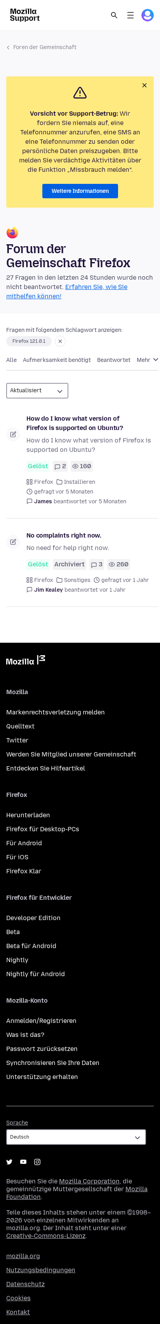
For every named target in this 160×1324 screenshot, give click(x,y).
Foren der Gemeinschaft (45, 47)
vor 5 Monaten (107, 501)
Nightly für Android (35, 974)
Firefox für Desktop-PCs (42, 829)
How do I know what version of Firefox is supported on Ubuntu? (74, 423)
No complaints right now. (63, 535)
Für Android (24, 843)
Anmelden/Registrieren (41, 1020)
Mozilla (25, 661)
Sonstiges (77, 580)
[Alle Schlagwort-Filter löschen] (60, 341)
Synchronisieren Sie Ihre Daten (52, 1063)
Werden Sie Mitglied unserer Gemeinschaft (71, 754)
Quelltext (20, 726)
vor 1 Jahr (112, 590)
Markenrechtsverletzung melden (55, 712)
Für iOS (17, 857)
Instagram (37, 1162)
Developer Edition (33, 918)
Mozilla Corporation (89, 1181)
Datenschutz (25, 1284)
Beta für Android (31, 946)
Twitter (17, 740)
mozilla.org (23, 1256)
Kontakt (18, 1312)
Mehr (144, 360)
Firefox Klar (23, 871)
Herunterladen (28, 815)
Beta (13, 932)
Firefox (43, 482)
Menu (130, 15)
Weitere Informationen (80, 191)
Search (114, 15)
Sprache (17, 1122)
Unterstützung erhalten (42, 1077)
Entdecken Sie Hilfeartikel (45, 768)
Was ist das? (25, 1034)
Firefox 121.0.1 (28, 341)
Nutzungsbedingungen (40, 1270)
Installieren (79, 482)
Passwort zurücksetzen (42, 1049)
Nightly (17, 960)
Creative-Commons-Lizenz (45, 1235)
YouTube (23, 1162)
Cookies (18, 1298)
